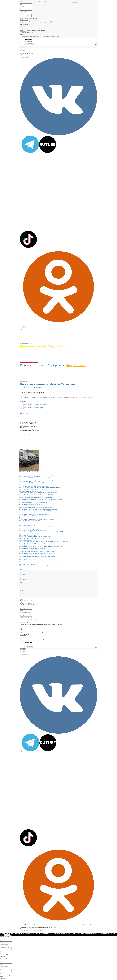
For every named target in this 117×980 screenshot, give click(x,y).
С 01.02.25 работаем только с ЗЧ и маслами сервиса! (32, 387)
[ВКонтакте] (58, 135)
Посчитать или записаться (72, 0)
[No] (11, 935)
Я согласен (7, 935)
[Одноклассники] (58, 325)
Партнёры (22, 590)
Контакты (53, 1)
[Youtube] (58, 230)
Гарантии (41, 1)
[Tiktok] (28, 247)
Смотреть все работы (23, 567)
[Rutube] (47, 152)
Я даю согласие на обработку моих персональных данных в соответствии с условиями (40, 36)
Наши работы (29, 1)
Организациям (23, 574)
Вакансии (47, 1)
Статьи (64, 1)
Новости (22, 593)
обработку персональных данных (16, 951)
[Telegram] (30, 152)
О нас (22, 1)
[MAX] (21, 152)
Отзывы (35, 1)
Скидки (59, 1)
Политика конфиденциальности (27, 928)
